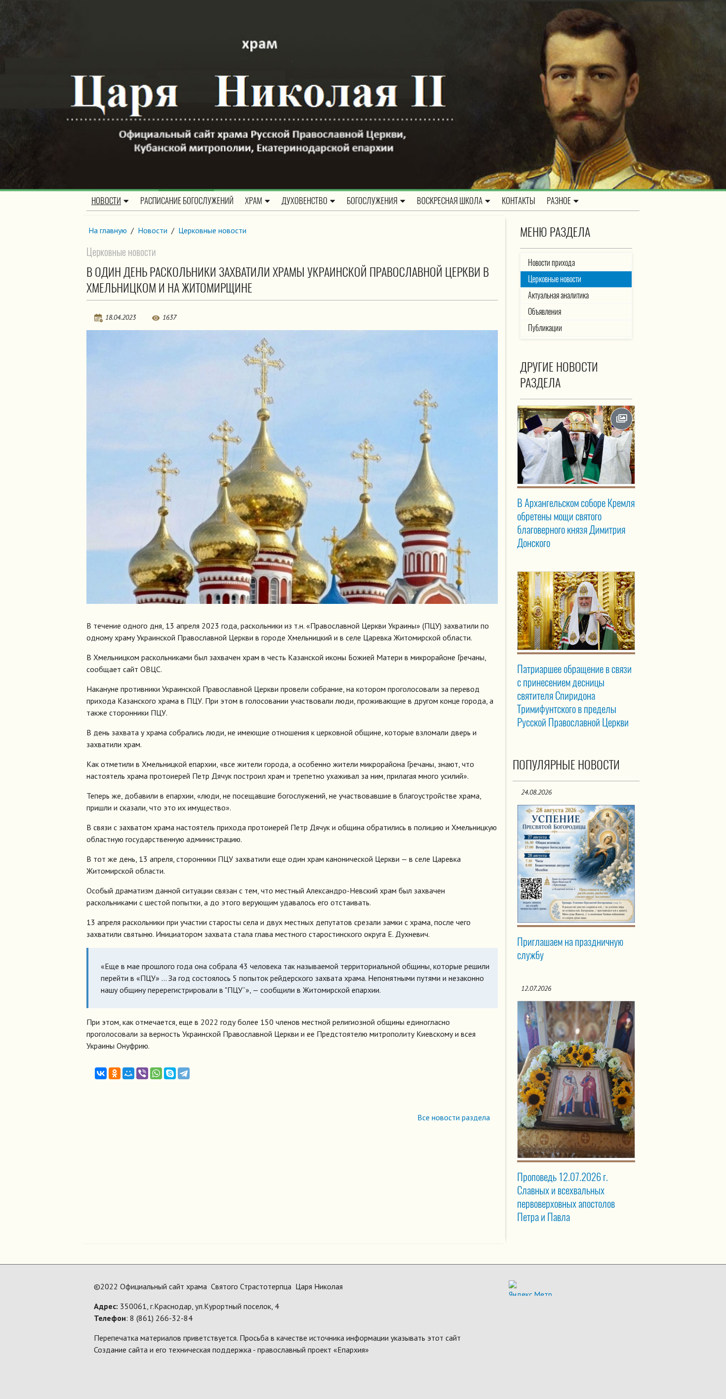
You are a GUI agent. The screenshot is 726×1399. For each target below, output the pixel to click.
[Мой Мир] (128, 1073)
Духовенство (304, 201)
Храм (253, 201)
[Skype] (170, 1073)
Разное (559, 201)
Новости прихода (551, 262)
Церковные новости (212, 230)
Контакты (518, 201)
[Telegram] (184, 1073)
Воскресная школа (450, 201)
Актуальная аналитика (558, 295)
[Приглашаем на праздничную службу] (576, 864)
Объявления (544, 311)
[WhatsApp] (156, 1073)
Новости (106, 201)
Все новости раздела (453, 1117)
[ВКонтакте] (101, 1073)
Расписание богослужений (187, 201)
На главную (107, 230)
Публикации (545, 328)
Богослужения (372, 201)
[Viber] (142, 1073)
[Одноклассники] (115, 1073)
